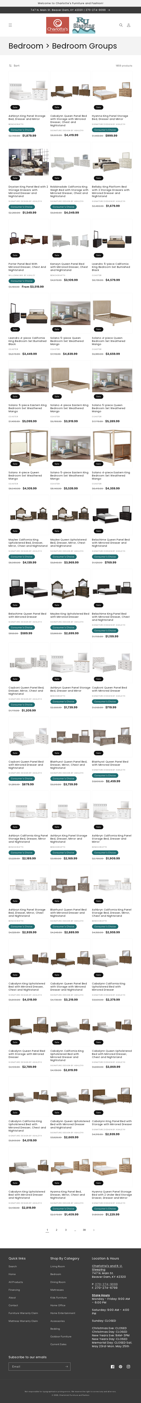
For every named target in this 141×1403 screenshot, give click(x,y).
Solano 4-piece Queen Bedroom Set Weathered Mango (108, 341)
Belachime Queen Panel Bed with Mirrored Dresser (27, 615)
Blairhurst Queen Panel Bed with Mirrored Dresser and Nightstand (68, 913)
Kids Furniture (58, 1297)
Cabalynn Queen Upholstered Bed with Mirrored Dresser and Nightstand (70, 1124)
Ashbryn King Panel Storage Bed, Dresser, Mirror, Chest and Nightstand (27, 913)
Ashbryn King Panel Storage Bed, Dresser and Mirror (27, 117)
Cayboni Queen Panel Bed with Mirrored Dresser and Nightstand (26, 765)
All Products (16, 1282)
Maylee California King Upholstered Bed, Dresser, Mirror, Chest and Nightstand (28, 543)
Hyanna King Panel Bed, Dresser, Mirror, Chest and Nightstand (67, 1195)
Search (13, 1266)
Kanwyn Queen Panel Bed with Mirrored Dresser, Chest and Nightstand (69, 267)
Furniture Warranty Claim (23, 1313)
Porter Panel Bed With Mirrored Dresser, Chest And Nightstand (27, 267)
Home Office (58, 1305)
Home (12, 1274)
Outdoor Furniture (61, 1336)
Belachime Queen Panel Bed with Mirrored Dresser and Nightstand (111, 543)
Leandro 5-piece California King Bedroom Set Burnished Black (111, 267)
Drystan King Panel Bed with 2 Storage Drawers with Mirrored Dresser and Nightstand (28, 191)
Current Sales (58, 1344)
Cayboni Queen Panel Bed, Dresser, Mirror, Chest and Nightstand (26, 691)
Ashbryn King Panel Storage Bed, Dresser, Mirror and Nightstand (68, 839)
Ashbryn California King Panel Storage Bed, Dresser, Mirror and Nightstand (28, 839)
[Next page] (93, 1230)
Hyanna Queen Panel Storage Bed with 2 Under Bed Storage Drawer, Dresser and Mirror (112, 1195)
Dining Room (58, 1282)
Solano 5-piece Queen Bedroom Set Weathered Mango (67, 341)
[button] (10, 25)
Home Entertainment (62, 1313)
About (12, 1297)
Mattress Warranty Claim (23, 1321)
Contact (13, 1305)
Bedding (55, 1328)
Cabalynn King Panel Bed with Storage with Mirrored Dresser (112, 1123)
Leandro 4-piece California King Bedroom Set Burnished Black (28, 341)
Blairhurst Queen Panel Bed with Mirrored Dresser (110, 763)
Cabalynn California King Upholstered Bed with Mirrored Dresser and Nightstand (67, 1055)
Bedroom (55, 1274)
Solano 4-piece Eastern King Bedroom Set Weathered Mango (69, 408)
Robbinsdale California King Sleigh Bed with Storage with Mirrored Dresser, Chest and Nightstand (69, 191)
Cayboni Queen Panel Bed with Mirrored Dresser (109, 689)
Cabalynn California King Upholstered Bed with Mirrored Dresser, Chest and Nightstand (27, 1126)
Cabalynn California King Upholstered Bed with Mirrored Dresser (108, 986)
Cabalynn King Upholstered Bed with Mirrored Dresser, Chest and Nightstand (27, 986)
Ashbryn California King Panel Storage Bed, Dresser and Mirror (111, 839)
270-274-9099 (106, 1284)
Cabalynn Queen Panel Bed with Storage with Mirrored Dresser (27, 1054)
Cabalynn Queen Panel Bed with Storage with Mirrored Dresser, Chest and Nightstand (68, 120)
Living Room (57, 1266)
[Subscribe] (66, 1367)
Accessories (57, 1321)
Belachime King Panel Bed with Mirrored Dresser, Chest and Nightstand (111, 617)
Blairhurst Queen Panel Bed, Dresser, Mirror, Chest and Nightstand (68, 765)
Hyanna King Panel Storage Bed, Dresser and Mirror (110, 117)
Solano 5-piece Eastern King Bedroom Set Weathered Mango (28, 408)
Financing (14, 1289)
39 (84, 1229)
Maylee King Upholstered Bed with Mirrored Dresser (69, 615)
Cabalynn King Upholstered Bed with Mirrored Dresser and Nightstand (27, 1195)
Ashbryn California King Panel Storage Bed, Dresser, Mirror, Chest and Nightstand (111, 913)
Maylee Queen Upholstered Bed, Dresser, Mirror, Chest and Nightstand (68, 543)
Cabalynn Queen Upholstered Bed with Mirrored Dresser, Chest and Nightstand (112, 1054)
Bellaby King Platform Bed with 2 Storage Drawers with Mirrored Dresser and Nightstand (111, 191)
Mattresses (57, 1289)
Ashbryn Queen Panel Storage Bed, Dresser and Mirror (70, 689)
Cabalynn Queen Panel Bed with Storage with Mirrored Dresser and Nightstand (68, 986)
